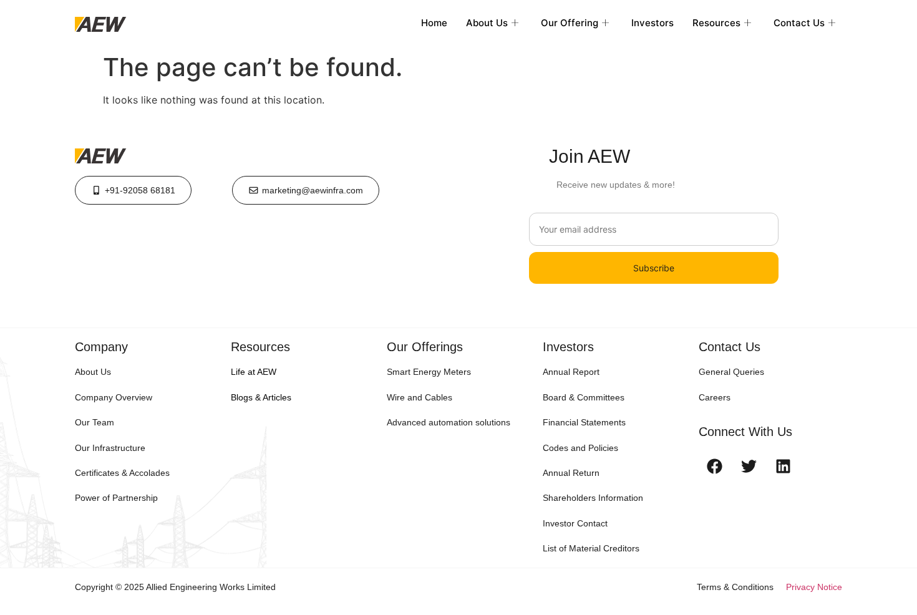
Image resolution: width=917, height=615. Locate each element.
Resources (716, 23)
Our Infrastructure (110, 448)
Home (434, 23)
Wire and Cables (419, 397)
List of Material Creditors (591, 548)
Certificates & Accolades (122, 473)
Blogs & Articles (261, 397)
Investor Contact (575, 523)
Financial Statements (584, 422)
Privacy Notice (814, 587)
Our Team (94, 422)
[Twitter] (748, 466)
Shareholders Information (593, 498)
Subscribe (653, 268)
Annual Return (571, 473)
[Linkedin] (782, 466)
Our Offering (569, 23)
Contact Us (799, 23)
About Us (487, 23)
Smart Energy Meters (429, 372)
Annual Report (571, 372)
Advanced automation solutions (448, 422)
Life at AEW (253, 372)
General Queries (731, 372)
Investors (652, 23)
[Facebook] (714, 466)
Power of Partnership (116, 498)
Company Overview (113, 397)
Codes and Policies (580, 448)
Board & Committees (583, 397)
